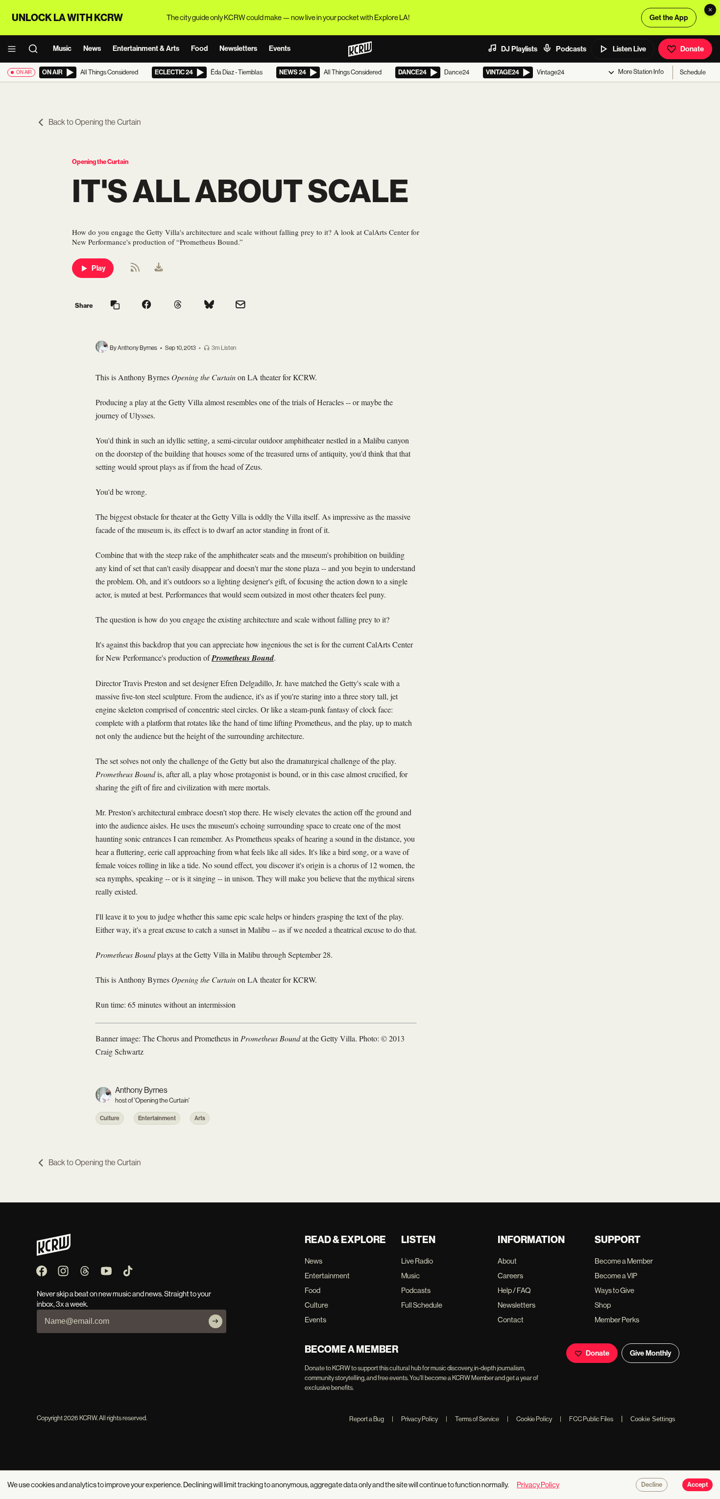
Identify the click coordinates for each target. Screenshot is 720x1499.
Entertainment (157, 1118)
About (507, 1261)
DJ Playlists (519, 49)
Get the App (668, 17)
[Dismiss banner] (710, 10)
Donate (692, 49)
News (92, 48)
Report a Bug (366, 1419)
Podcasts (571, 49)
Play (98, 268)
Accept (697, 1485)
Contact (511, 1319)
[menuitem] (159, 268)
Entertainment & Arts (146, 48)
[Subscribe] (215, 1321)
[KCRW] (54, 1253)
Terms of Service (472, 1419)
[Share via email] (240, 305)
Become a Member (624, 1261)
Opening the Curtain (100, 161)
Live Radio (417, 1261)
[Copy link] (115, 305)
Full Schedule (421, 1305)
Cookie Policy (529, 1419)
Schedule (693, 72)
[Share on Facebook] (146, 305)
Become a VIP (616, 1275)
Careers (510, 1275)
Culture (110, 1118)
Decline (651, 1485)
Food (199, 48)
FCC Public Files (586, 1419)
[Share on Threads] (178, 305)
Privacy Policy (415, 1419)
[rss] (135, 270)
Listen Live (629, 49)
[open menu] (14, 49)
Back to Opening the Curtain (94, 122)
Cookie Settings (652, 1419)
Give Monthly (650, 1353)
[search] (36, 49)
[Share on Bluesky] (209, 305)
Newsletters (238, 48)
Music (62, 48)
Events (279, 48)
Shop (603, 1305)
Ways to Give (614, 1290)
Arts (199, 1118)
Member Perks (617, 1319)
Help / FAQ (514, 1290)
